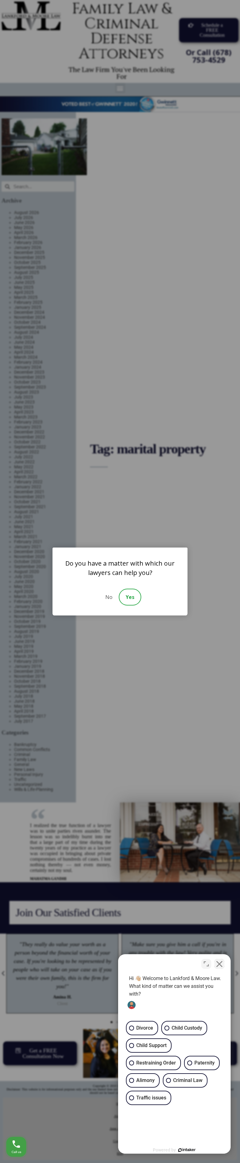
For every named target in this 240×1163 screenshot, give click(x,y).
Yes (130, 597)
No (108, 597)
